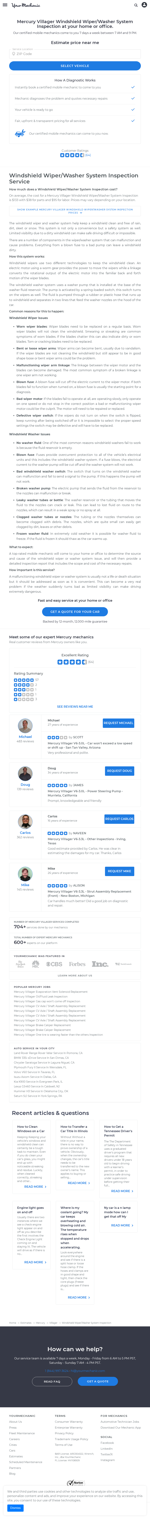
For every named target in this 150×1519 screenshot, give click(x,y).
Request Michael (118, 723)
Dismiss (15, 1507)
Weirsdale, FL (57, 1067)
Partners (15, 1468)
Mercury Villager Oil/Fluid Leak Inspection (41, 996)
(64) (88, 155)
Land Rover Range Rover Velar (33, 1053)
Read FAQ (52, 1381)
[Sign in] (144, 5)
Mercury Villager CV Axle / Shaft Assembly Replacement (50, 1006)
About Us (15, 1421)
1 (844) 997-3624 (57, 1371)
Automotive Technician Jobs (120, 1421)
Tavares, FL (48, 1072)
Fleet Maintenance (22, 1433)
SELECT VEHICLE (75, 66)
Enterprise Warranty (68, 1427)
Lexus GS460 (22, 1086)
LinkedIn (107, 1448)
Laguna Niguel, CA (62, 1062)
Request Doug (119, 771)
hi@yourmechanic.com (88, 1371)
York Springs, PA (51, 1096)
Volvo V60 (20, 1072)
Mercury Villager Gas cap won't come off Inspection (47, 1001)
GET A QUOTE (98, 1381)
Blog (12, 1473)
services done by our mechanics (47, 927)
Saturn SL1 (20, 1096)
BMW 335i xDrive (25, 1058)
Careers (14, 1439)
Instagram (108, 1460)
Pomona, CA (74, 1053)
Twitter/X (107, 1454)
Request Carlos (119, 819)
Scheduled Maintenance (25, 1462)
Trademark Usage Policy (71, 1439)
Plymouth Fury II (24, 1067)
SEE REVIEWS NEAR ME (75, 706)
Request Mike (119, 871)
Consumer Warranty (69, 1421)
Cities (13, 1445)
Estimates (16, 1456)
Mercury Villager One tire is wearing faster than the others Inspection (58, 1034)
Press (12, 1427)
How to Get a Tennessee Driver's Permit (118, 1131)
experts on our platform (42, 943)
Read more (34, 1186)
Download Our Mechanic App (121, 1427)
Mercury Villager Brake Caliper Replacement (42, 1025)
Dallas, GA (49, 1077)
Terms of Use (63, 1445)
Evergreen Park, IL (51, 1081)
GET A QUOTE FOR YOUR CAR (75, 612)
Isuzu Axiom (21, 1077)
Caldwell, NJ (52, 1086)
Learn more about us (75, 975)
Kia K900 (19, 1081)
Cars (12, 1450)
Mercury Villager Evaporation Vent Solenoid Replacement (51, 991)
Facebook (107, 1443)
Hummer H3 (22, 1091)
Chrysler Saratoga (25, 1062)
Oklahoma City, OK (56, 1091)
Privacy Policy (64, 1433)
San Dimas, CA (59, 1058)
